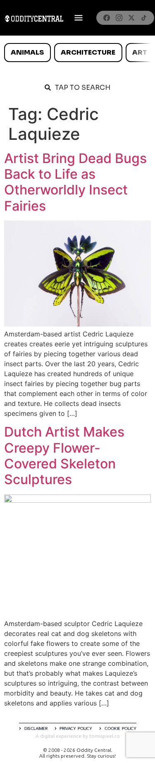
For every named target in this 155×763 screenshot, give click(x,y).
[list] (77, 52)
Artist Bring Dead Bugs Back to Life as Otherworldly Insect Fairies (75, 182)
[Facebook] (106, 17)
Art (139, 52)
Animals (27, 52)
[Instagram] (119, 17)
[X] (131, 17)
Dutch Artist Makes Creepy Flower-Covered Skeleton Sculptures (64, 455)
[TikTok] (144, 17)
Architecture (88, 52)
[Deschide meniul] (78, 17)
